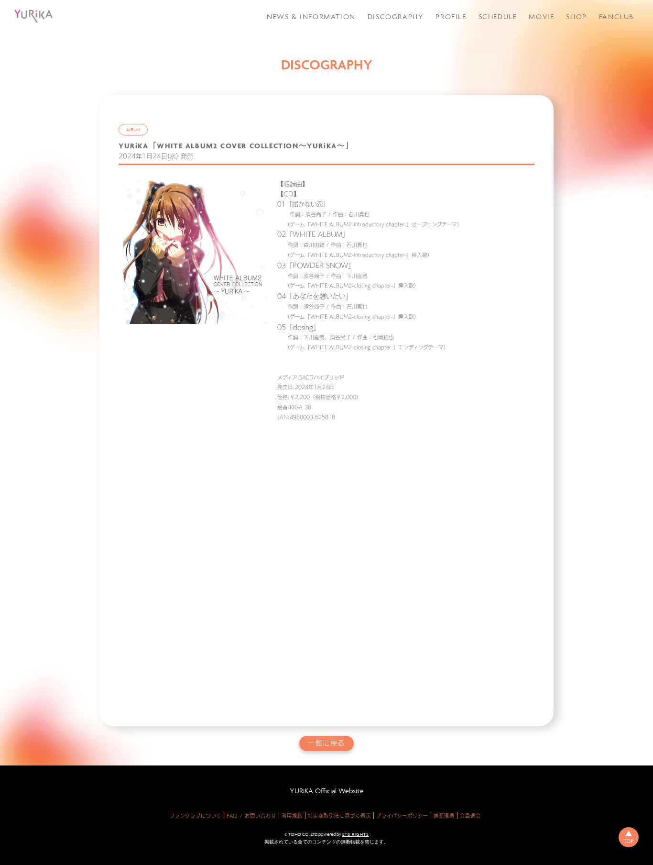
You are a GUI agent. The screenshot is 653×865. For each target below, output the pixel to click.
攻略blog (599, 44)
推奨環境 (444, 815)
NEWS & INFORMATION (311, 17)
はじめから (602, 108)
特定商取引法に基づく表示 (339, 815)
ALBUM (133, 130)
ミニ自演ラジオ (608, 81)
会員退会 (470, 815)
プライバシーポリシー (402, 815)
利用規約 (292, 815)
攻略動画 (598, 32)
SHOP (576, 17)
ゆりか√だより (608, 57)
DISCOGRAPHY (396, 17)
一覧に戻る (326, 743)
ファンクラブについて (195, 815)
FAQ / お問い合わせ (251, 815)
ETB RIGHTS (355, 834)
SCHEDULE (498, 17)
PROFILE (450, 17)
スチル (595, 69)
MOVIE (541, 17)
